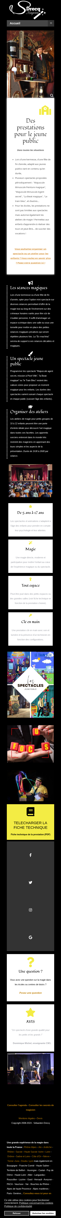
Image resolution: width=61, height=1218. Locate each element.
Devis (39, 1118)
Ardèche (48, 1147)
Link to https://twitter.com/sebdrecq (30, 882)
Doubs (24, 1161)
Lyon (31, 1161)
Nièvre (46, 1156)
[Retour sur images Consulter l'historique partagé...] (30, 763)
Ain (40, 1147)
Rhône (10, 1151)
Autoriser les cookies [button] (43, 1213)
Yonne (10, 1161)
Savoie (19, 1151)
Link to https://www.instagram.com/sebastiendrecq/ (30, 910)
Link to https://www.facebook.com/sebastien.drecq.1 (30, 855)
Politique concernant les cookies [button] (36, 1203)
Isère (41, 1151)
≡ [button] (51, 23)
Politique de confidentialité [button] (18, 1206)
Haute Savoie (30, 1151)
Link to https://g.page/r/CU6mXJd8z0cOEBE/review (30, 937)
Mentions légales (27, 1118)
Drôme (10, 1156)
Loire (47, 1151)
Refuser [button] (17, 1213)
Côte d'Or (36, 1156)
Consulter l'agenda (17, 1105)
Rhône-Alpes (30, 1147)
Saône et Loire (23, 1156)
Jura (17, 1161)
